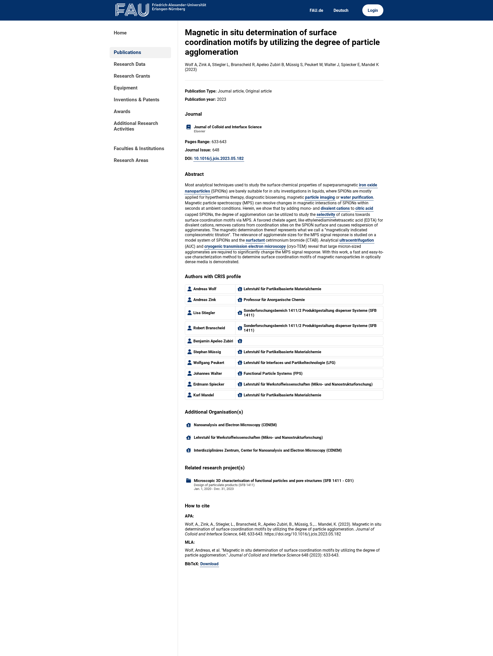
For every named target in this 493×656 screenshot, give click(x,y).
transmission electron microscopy (254, 246)
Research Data (129, 64)
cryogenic (213, 246)
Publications (127, 52)
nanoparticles (197, 191)
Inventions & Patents (136, 100)
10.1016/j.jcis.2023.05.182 (219, 158)
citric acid (364, 208)
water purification (356, 197)
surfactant (255, 240)
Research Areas (131, 160)
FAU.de (316, 10)
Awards (122, 111)
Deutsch (341, 10)
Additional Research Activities (136, 126)
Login (373, 10)
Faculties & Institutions (139, 148)
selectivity (326, 214)
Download (209, 563)
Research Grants (132, 76)
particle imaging (320, 197)
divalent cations (335, 208)
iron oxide (368, 185)
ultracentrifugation (356, 240)
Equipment (125, 88)
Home (120, 33)
